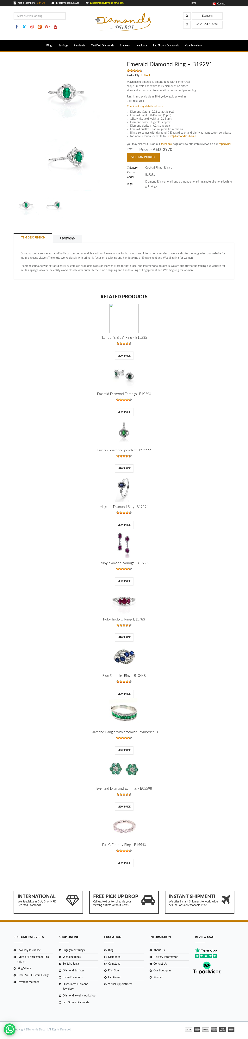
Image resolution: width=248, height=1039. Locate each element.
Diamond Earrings (73, 970)
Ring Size (113, 970)
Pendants (79, 45)
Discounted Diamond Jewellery (75, 986)
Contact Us (160, 963)
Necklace (141, 45)
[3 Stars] (134, 70)
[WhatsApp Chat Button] (10, 1029)
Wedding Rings (72, 957)
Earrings (63, 45)
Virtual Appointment (120, 984)
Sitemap (158, 977)
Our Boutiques (162, 970)
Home (193, 3)
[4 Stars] (137, 70)
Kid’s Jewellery (193, 45)
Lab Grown (114, 977)
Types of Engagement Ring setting (33, 959)
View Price (124, 356)
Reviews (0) (67, 238)
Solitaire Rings (71, 963)
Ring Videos (24, 968)
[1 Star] (128, 70)
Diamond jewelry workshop (79, 995)
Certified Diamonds (102, 45)
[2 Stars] (131, 70)
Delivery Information (165, 957)
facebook (167, 144)
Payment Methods (28, 982)
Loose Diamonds (73, 977)
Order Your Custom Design (33, 975)
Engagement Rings (74, 950)
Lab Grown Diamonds (166, 45)
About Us (159, 950)
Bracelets (125, 45)
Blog (110, 950)
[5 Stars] (140, 70)
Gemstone (114, 963)
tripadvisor (225, 144)
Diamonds (114, 957)
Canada (220, 4)
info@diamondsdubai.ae (181, 136)
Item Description (33, 237)
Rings (49, 45)
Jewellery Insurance (29, 950)
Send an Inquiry (143, 157)
